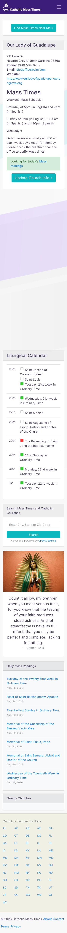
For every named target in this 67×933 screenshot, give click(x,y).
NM (16, 872)
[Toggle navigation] (59, 7)
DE (27, 835)
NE (28, 865)
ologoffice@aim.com (31, 69)
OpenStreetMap (47, 540)
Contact (58, 919)
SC (4, 887)
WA (28, 894)
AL (4, 828)
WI (50, 894)
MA (16, 857)
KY (27, 850)
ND (50, 872)
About (47, 919)
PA (38, 880)
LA (39, 850)
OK (16, 880)
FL (50, 835)
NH (50, 865)
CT (16, 835)
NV (39, 865)
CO (5, 835)
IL (38, 843)
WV (39, 894)
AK (16, 828)
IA (4, 850)
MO (5, 865)
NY (28, 872)
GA (5, 843)
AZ (27, 828)
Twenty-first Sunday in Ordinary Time (33, 710)
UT (50, 887)
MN (39, 857)
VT (4, 894)
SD (16, 887)
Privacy (15, 926)
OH (5, 880)
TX (39, 887)
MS (50, 857)
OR (28, 880)
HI (15, 843)
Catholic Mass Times (25, 9)
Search (33, 535)
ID (27, 843)
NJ (4, 872)
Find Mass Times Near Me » (33, 28)
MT (16, 865)
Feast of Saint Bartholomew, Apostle (32, 697)
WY (5, 902)
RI (50, 880)
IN (50, 843)
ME (50, 850)
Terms (5, 926)
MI (27, 857)
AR (39, 828)
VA (15, 894)
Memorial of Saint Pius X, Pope (28, 742)
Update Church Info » (33, 178)
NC (39, 872)
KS (16, 850)
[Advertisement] (33, 227)
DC (39, 835)
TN (28, 887)
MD (5, 857)
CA (50, 828)
